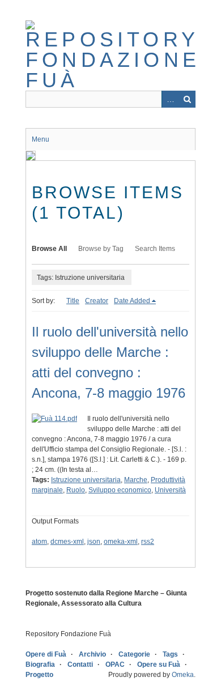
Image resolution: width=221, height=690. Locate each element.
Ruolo (75, 490)
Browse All (49, 249)
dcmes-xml (67, 542)
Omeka (183, 675)
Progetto (39, 675)
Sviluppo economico (119, 490)
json (93, 542)
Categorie (134, 654)
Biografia (40, 664)
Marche (135, 480)
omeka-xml (121, 542)
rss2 (147, 542)
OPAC (115, 664)
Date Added (132, 301)
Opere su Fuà (158, 664)
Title (72, 301)
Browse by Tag (101, 249)
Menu (40, 139)
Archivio (92, 654)
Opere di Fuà (46, 654)
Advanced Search (170, 99)
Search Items (155, 249)
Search (187, 99)
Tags (170, 654)
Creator (96, 301)
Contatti (80, 664)
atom (39, 542)
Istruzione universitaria (86, 480)
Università (170, 490)
